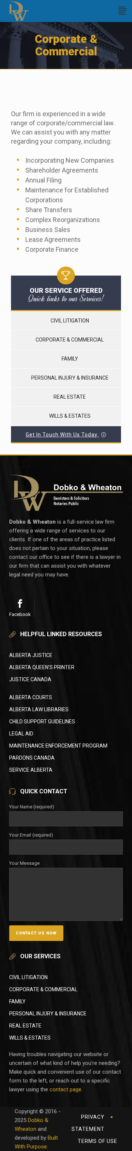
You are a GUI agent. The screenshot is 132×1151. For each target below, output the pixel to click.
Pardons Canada (32, 758)
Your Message (24, 863)
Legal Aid (21, 734)
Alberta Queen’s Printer (41, 667)
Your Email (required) (31, 835)
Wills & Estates (70, 416)
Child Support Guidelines (42, 721)
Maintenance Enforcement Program (58, 746)
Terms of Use (97, 1141)
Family (70, 359)
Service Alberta (30, 770)
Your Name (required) (31, 806)
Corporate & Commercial (70, 340)
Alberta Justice (30, 655)
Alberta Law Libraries (39, 709)
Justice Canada (30, 679)
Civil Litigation (70, 321)
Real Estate (70, 397)
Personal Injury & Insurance (70, 378)
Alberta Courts (30, 697)
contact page (65, 1089)
